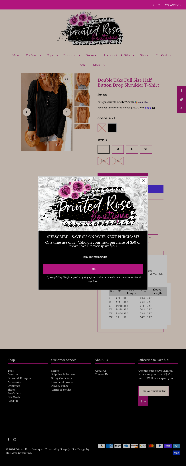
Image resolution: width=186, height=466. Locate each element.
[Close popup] (143, 180)
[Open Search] (153, 4)
